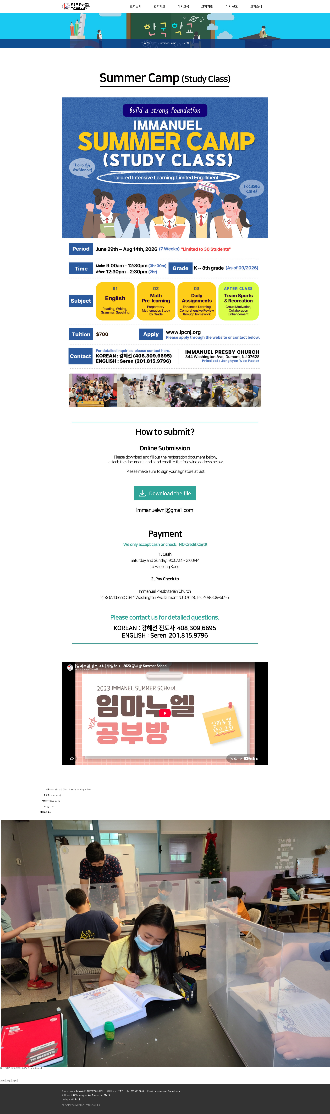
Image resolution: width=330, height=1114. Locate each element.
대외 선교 (232, 6)
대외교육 (183, 6)
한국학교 (146, 43)
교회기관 (207, 6)
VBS (186, 43)
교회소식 (256, 6)
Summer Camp (167, 43)
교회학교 (159, 6)
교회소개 (135, 6)
